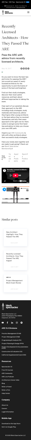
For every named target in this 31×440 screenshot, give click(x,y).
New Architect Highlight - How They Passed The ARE (14, 234)
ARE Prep (5, 2)
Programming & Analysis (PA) (11, 340)
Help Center (6, 393)
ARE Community (17, 133)
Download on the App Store (11, 423)
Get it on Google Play (9, 427)
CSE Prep (12, 2)
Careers (4, 408)
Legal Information (8, 411)
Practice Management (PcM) (11, 333)
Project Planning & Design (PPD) (13, 343)
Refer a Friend (6, 386)
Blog (3, 383)
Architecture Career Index (10, 380)
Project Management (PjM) (11, 336)
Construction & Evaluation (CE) (12, 351)
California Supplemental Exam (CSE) (14, 355)
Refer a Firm (6, 390)
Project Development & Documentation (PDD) (15, 347)
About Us (5, 405)
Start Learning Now (20, 7)
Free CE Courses (7, 370)
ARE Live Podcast (8, 376)
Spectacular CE (21, 2)
